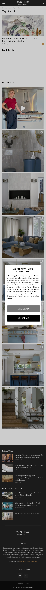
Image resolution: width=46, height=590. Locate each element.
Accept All (23, 318)
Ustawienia (23, 309)
